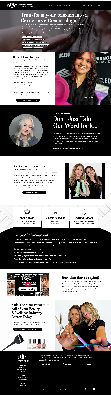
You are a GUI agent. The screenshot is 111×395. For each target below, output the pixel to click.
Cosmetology (41, 39)
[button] (76, 5)
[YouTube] (93, 389)
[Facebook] (89, 389)
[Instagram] (85, 389)
